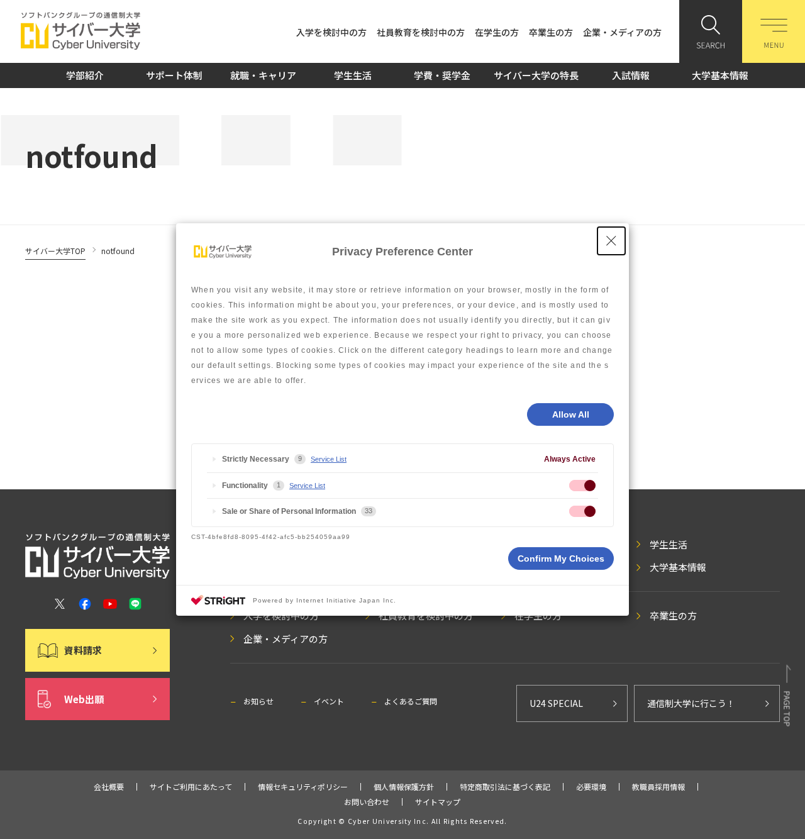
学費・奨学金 (442, 75)
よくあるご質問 (410, 701)
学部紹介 (85, 75)
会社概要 (109, 786)
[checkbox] (582, 485)
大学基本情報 (720, 75)
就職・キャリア (263, 75)
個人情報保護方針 (404, 786)
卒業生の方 (551, 32)
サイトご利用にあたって (191, 786)
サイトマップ (437, 801)
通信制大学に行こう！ (691, 703)
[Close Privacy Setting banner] (611, 241)
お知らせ (258, 701)
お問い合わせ (366, 801)
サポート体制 (174, 75)
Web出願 (84, 699)
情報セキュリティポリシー (303, 786)
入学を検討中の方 (331, 32)
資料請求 (83, 650)
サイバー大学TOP (55, 250)
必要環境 (591, 786)
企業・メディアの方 (622, 32)
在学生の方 (497, 32)
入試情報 (631, 75)
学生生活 (353, 75)
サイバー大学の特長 (536, 75)
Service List (329, 459)
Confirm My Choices (561, 558)
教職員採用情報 (658, 786)
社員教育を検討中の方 (421, 32)
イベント (329, 701)
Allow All (570, 414)
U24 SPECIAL (556, 703)
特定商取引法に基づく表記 (505, 786)
